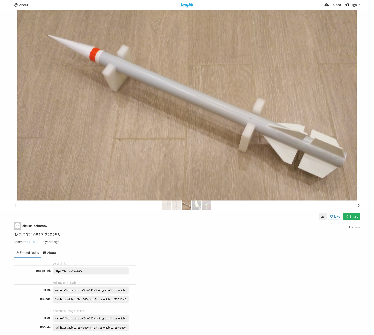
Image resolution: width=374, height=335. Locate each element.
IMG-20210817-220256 (37, 234)
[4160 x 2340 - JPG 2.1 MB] (323, 216)
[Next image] (358, 205)
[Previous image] (15, 205)
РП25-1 (32, 242)
